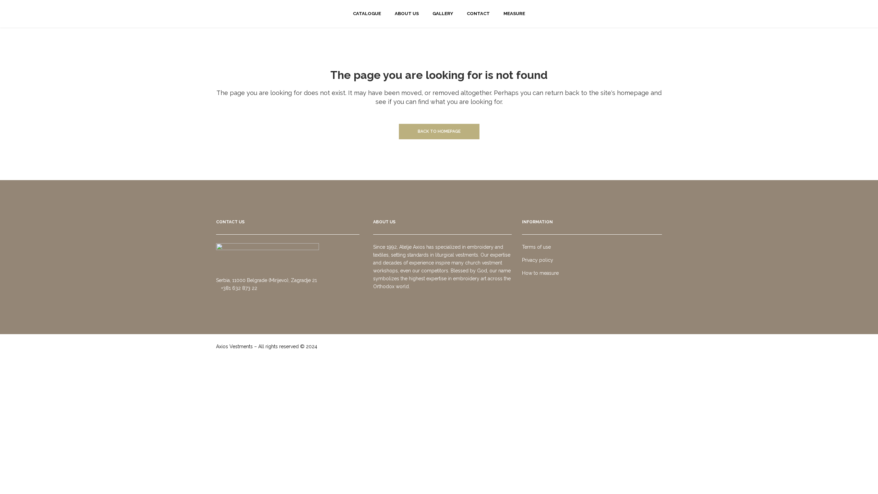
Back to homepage (439, 131)
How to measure (540, 273)
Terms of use (536, 247)
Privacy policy (537, 260)
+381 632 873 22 (238, 288)
